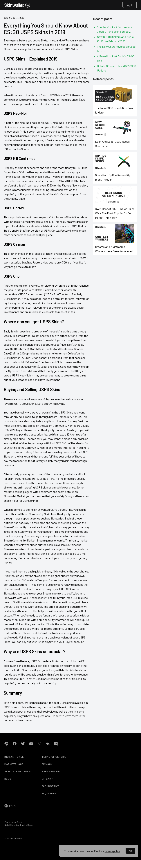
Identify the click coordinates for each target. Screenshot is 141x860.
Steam (20, 822)
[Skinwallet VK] (48, 744)
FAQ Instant (50, 786)
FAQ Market (50, 793)
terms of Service (54, 756)
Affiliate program (17, 771)
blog (7, 778)
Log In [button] (129, 5)
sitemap (47, 778)
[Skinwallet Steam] (6, 744)
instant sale (14, 756)
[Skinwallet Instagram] (39, 744)
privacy (47, 764)
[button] (17, 5)
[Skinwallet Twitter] (23, 744)
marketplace (14, 764)
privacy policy (112, 851)
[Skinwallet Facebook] (15, 744)
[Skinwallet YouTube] (31, 744)
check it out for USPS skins (20, 500)
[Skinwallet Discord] (56, 744)
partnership (51, 771)
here (37, 602)
